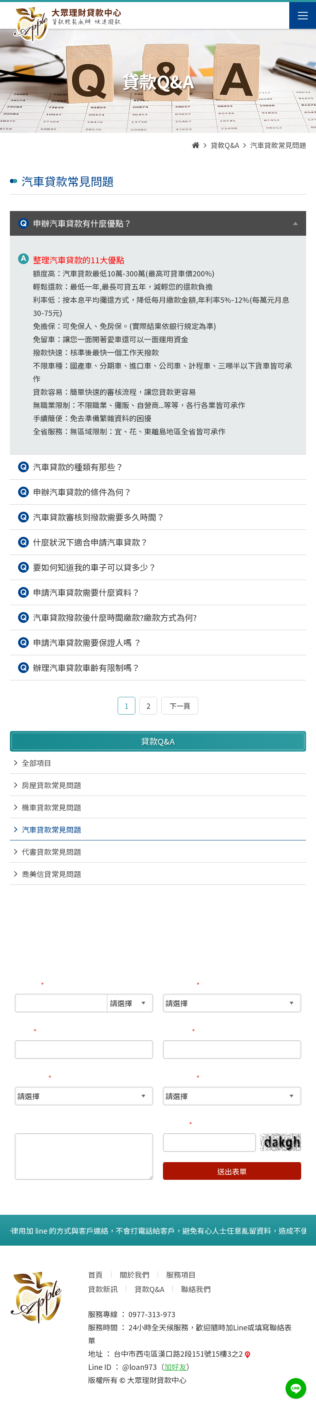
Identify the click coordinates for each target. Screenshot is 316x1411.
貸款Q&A (149, 1289)
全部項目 (36, 762)
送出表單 (232, 1171)
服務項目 (181, 1274)
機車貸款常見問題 (51, 807)
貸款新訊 (103, 1289)
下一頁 (180, 706)
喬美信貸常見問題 (51, 873)
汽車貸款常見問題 (51, 829)
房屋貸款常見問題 (51, 785)
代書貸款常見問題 (51, 851)
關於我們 (134, 1274)
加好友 (175, 1366)
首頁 (95, 1274)
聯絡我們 (196, 1289)
